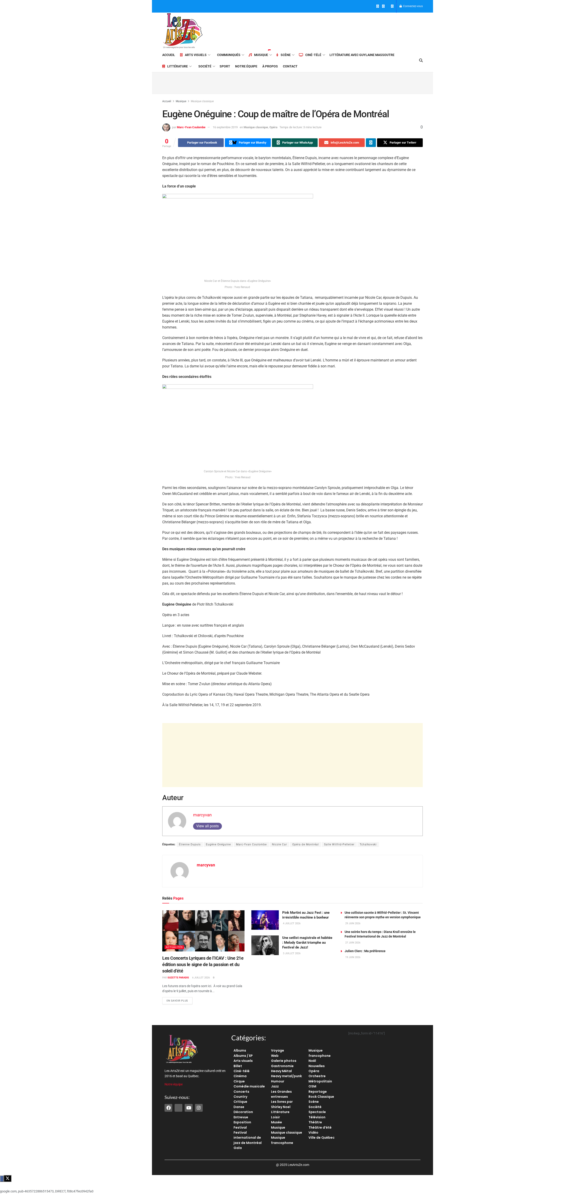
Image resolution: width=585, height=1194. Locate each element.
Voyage (277, 1050)
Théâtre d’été (320, 1127)
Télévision (316, 1117)
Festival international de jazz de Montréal (248, 1137)
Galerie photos (283, 1060)
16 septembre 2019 (225, 127)
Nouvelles (316, 1066)
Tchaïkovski (368, 844)
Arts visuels (196, 55)
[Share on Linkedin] (371, 142)
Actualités (174, 947)
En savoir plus (179, 999)
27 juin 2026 (352, 942)
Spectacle (317, 1112)
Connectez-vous (412, 6)
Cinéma (240, 1076)
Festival (240, 1127)
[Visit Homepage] (182, 31)
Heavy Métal (281, 1071)
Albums (240, 1050)
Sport (225, 66)
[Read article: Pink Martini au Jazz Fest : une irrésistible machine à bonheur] (265, 920)
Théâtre (315, 1122)
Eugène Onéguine (218, 844)
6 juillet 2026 (200, 977)
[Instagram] (199, 1108)
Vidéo (313, 1132)
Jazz (275, 1086)
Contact (290, 66)
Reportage (317, 1091)
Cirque (239, 1081)
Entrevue (241, 1117)
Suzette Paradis (178, 977)
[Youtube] (188, 1108)
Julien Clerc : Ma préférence (365, 951)
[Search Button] (421, 60)
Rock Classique (321, 1096)
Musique (261, 55)
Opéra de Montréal (305, 844)
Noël (312, 1060)
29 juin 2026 (352, 923)
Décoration (243, 1112)
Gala (238, 1148)
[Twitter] (178, 1108)
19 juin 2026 (352, 957)
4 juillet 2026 (291, 923)
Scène (286, 55)
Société (204, 66)
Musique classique (202, 101)
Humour (277, 1081)
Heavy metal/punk (286, 1076)
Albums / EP (243, 1055)
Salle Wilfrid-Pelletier (339, 844)
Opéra (273, 127)
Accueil (168, 55)
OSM (312, 1086)
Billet (238, 1066)
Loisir (275, 1117)
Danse (239, 1107)
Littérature (177, 66)
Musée (276, 1122)
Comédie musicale (249, 1086)
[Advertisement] (339, 30)
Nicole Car (279, 844)
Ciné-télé (313, 55)
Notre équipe (246, 66)
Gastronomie (282, 1066)
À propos (270, 66)
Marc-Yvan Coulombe (191, 127)
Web (275, 1055)
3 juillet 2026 (291, 953)
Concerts (241, 1091)
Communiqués (228, 55)
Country (240, 1096)
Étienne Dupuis (190, 844)
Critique (240, 1101)
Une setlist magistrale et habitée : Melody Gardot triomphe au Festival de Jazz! (307, 942)
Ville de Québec (321, 1137)
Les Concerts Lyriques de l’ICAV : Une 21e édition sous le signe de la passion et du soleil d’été (203, 964)
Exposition (242, 1122)
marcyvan (202, 814)
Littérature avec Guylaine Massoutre (362, 55)
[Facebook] (168, 1108)
